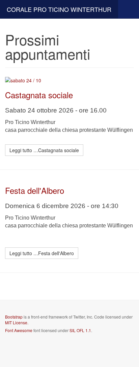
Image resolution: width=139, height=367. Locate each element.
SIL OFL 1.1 (80, 330)
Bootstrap (14, 317)
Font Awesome (18, 330)
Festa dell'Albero (34, 190)
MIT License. (16, 322)
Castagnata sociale (39, 95)
